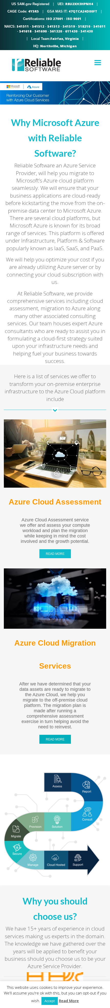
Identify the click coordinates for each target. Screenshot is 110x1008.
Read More (69, 1000)
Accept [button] (50, 1001)
